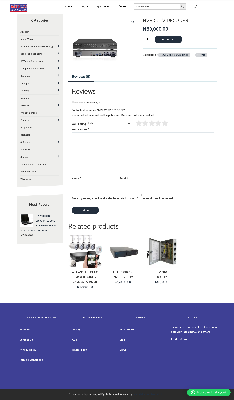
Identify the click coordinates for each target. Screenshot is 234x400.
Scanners (25, 135)
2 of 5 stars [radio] (145, 123)
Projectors (26, 127)
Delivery (75, 329)
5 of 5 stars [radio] (165, 123)
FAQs (74, 339)
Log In (84, 6)
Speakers (25, 149)
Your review (80, 129)
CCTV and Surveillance (175, 55)
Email (124, 178)
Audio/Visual (26, 39)
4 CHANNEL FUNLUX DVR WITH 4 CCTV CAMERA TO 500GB (85, 277)
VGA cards (25, 179)
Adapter (24, 31)
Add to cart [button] (84, 265)
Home (68, 6)
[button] (133, 22)
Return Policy (79, 349)
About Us (24, 329)
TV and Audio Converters (33, 164)
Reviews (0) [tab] (81, 76)
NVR (202, 55)
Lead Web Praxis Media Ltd (147, 394)
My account (103, 6)
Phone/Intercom (28, 112)
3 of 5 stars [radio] (152, 123)
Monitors (24, 98)
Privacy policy (27, 349)
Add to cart (168, 39)
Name (76, 178)
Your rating (79, 124)
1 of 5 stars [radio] (139, 123)
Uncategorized (28, 171)
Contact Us (26, 339)
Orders (122, 6)
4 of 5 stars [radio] (158, 123)
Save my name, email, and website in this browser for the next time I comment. (123, 198)
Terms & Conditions (31, 359)
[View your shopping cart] (195, 6)
